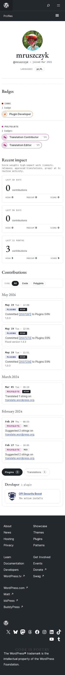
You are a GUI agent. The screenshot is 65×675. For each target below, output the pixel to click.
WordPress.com (16, 588)
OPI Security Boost (30, 493)
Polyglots (38, 283)
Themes (38, 532)
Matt (9, 594)
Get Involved (42, 557)
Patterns (39, 545)
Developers (11, 569)
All (15, 283)
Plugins (11, 472)
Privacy (9, 545)
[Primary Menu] (57, 16)
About (8, 526)
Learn (7, 557)
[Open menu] (59, 5)
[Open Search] (48, 5)
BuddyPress (13, 607)
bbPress (11, 600)
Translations (36, 472)
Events (37, 563)
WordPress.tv (14, 576)
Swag (38, 576)
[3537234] (25, 361)
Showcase (40, 526)
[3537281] (25, 314)
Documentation (14, 563)
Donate (40, 569)
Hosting (9, 539)
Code (25, 283)
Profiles (8, 15)
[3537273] (25, 337)
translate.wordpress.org (19, 400)
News (7, 532)
